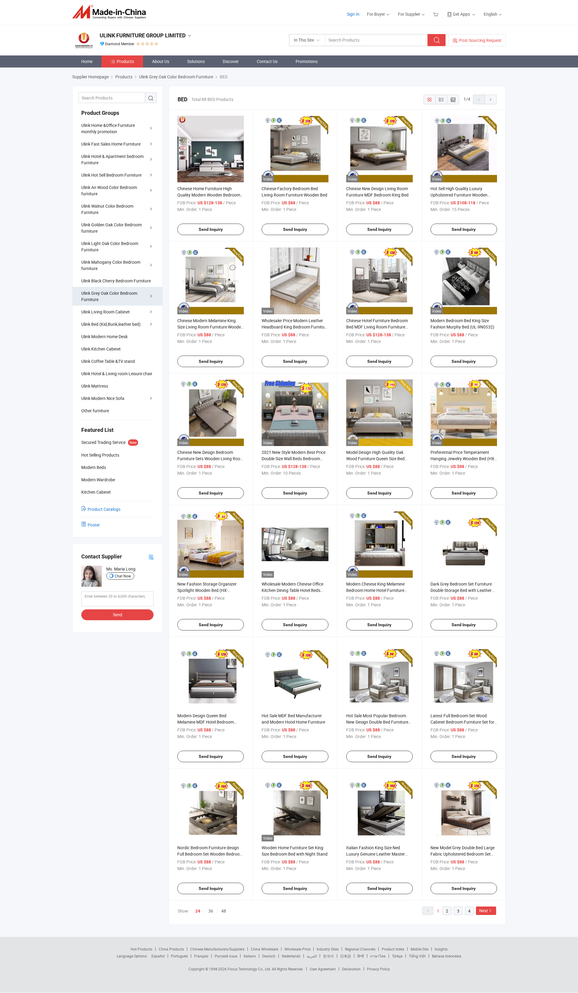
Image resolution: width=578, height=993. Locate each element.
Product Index (393, 949)
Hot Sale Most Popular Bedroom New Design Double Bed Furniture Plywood (377, 722)
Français (201, 956)
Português (179, 956)
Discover (231, 61)
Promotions (307, 61)
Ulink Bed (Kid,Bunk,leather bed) (111, 324)
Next (483, 910)
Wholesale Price (297, 949)
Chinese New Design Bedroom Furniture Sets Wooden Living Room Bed (210, 458)
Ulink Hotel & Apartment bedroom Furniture (112, 159)
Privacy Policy (378, 968)
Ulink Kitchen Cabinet (101, 349)
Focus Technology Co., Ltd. (250, 968)
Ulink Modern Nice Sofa (102, 398)
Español (158, 956)
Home (86, 61)
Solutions (196, 61)
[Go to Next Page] (490, 99)
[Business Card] (151, 557)
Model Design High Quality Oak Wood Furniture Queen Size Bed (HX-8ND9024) (375, 458)
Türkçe (397, 956)
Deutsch (268, 956)
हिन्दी (360, 956)
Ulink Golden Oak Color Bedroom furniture (111, 228)
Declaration (351, 968)
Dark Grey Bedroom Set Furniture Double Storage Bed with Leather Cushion (461, 590)
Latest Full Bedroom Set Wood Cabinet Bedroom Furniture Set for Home (462, 722)
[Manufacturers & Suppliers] (111, 12)
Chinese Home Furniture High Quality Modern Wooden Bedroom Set (208, 195)
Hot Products (141, 949)
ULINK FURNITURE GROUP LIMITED (143, 35)
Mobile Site (419, 949)
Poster (94, 525)
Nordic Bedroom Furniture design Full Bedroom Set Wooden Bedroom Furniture (210, 854)
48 (223, 911)
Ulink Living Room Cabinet (105, 312)
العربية (312, 956)
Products (125, 61)
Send (117, 614)
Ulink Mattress (94, 386)
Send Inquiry (211, 229)
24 (197, 911)
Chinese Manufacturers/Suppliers (217, 949)
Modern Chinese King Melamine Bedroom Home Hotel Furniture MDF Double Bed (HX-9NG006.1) (376, 590)
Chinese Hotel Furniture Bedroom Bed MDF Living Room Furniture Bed (377, 327)
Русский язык (226, 956)
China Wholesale (264, 949)
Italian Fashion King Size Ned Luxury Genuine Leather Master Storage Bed (375, 854)
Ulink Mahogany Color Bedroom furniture (110, 265)
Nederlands (291, 956)
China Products (171, 949)
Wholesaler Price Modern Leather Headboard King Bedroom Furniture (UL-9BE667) (295, 327)
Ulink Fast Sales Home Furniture (111, 144)
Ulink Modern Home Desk (104, 336)
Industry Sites (328, 949)
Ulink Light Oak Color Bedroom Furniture (109, 246)
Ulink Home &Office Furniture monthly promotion (108, 128)
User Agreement (323, 968)
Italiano (250, 956)
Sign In (353, 14)
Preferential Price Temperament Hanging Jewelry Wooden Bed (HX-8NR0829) (463, 458)
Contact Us (267, 61)
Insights (441, 949)
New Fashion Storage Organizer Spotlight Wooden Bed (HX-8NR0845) (207, 590)
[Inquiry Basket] (436, 14)
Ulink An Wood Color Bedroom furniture (109, 190)
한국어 (328, 956)
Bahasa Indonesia (446, 956)
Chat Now (123, 575)
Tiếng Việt (417, 956)
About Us (160, 61)
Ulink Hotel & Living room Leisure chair (116, 373)
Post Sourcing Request (480, 40)
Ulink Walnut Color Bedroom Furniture (107, 209)
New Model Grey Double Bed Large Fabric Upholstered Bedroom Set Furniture (462, 854)
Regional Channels (360, 949)
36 (210, 911)
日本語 (345, 956)
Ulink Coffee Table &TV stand (108, 361)
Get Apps (461, 14)
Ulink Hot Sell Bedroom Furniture (111, 175)
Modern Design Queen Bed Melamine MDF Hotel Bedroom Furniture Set (205, 722)
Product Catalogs (104, 509)
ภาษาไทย (378, 956)
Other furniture (95, 410)
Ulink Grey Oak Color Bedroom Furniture (109, 296)
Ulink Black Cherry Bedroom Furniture (116, 281)
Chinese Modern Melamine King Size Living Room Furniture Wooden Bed (210, 327)
